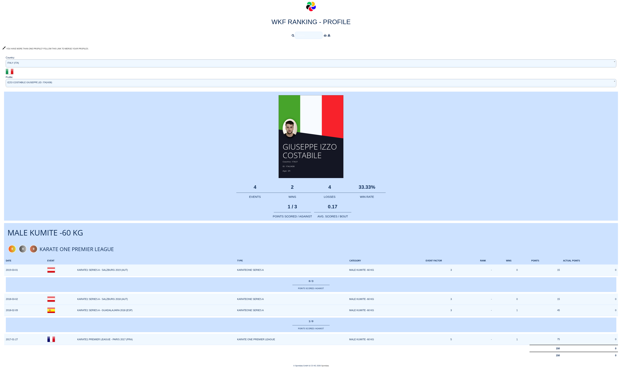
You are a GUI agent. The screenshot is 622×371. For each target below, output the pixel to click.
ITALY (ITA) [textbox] (13, 63)
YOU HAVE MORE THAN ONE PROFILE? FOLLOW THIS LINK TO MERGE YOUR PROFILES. (47, 49)
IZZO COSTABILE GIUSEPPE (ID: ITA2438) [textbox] (29, 82)
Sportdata (325, 366)
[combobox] (311, 63)
